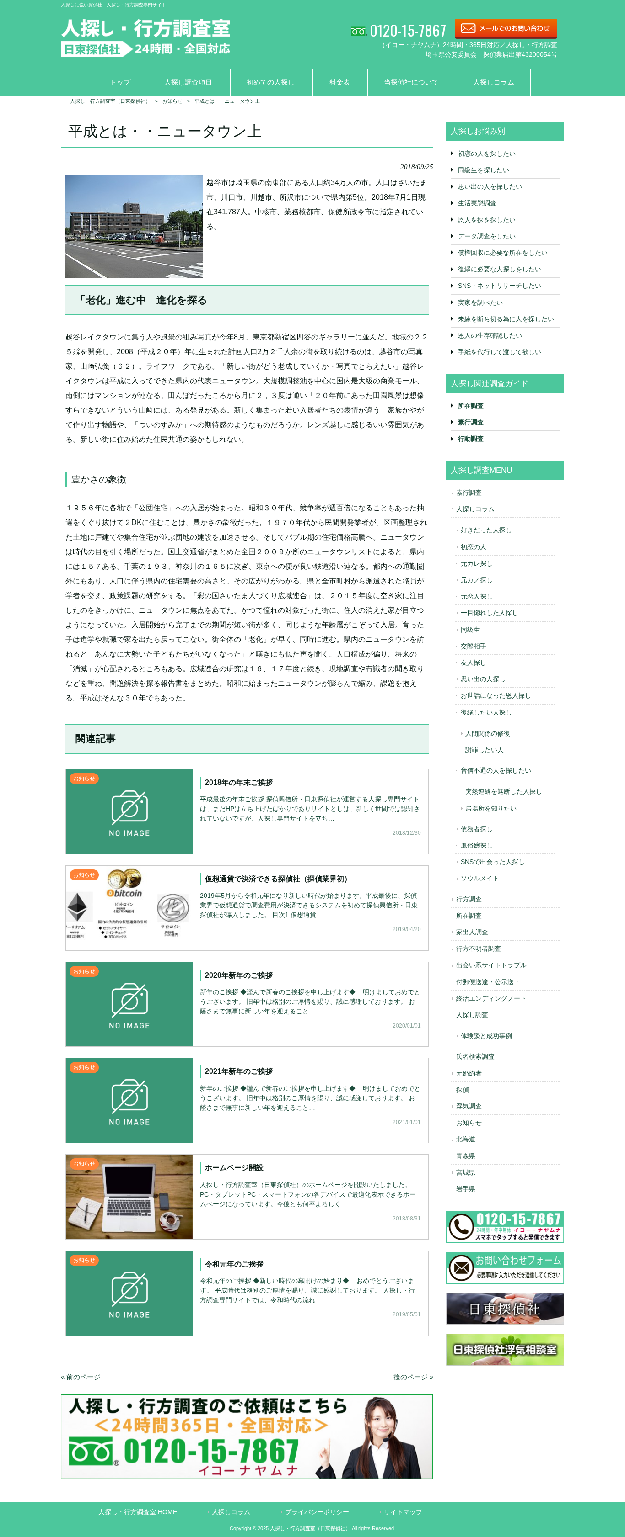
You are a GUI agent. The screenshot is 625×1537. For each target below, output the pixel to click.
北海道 (465, 1139)
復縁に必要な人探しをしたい (499, 269)
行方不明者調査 (478, 948)
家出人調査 (472, 932)
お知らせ (469, 1122)
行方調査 (469, 899)
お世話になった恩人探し (496, 695)
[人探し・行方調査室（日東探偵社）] (145, 51)
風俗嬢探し (477, 845)
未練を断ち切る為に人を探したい (506, 319)
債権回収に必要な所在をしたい (503, 252)
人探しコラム (475, 509)
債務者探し (477, 828)
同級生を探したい (483, 170)
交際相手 (473, 646)
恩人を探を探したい (487, 219)
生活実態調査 (477, 203)
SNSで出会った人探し (493, 861)
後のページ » (413, 1377)
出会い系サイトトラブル (491, 965)
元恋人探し (477, 596)
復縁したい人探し (486, 712)
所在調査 (469, 915)
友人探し (473, 662)
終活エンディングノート (491, 998)
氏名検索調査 (475, 1056)
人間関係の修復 (487, 733)
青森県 (465, 1156)
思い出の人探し (483, 679)
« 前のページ (81, 1377)
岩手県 (465, 1188)
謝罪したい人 (484, 749)
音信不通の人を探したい (496, 770)
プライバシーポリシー (317, 1512)
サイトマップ (403, 1512)
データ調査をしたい (487, 236)
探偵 (462, 1089)
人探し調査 (472, 1014)
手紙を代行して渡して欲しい (499, 351)
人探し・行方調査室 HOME (137, 1512)
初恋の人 (473, 547)
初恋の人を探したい (487, 153)
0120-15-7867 (408, 30)
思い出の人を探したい (490, 186)
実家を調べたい (480, 302)
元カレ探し (477, 563)
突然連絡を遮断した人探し (503, 791)
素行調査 (469, 492)
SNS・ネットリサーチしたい (499, 285)
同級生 (470, 629)
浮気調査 (469, 1106)
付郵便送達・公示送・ (488, 982)
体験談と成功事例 (486, 1035)
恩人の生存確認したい (490, 335)
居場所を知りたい (491, 808)
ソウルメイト (480, 878)
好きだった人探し (486, 530)
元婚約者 (469, 1073)
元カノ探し (477, 579)
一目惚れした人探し (489, 612)
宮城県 (465, 1172)
